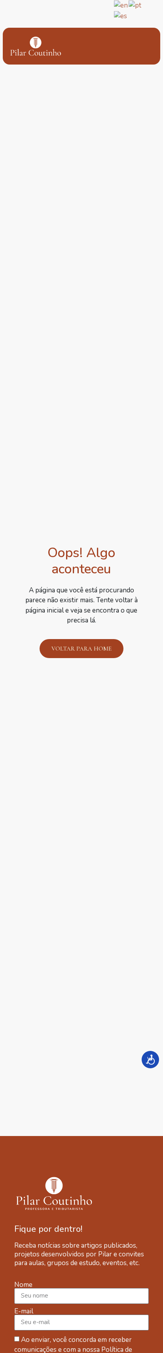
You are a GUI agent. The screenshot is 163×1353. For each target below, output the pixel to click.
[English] (121, 5)
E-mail (23, 1311)
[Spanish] (121, 15)
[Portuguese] (135, 5)
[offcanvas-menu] (142, 46)
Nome (23, 1284)
